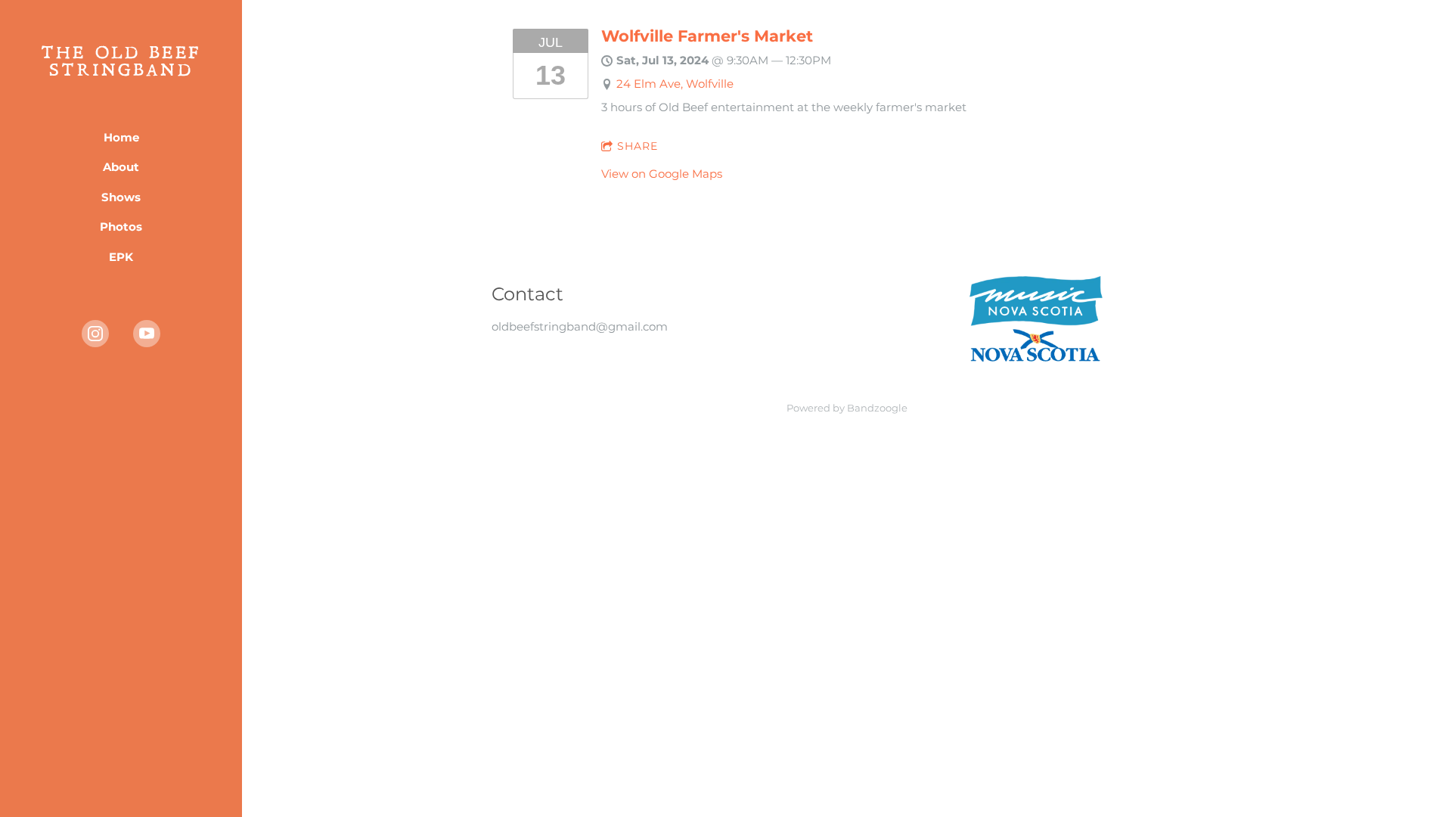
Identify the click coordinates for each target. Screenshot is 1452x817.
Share (637, 146)
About (121, 167)
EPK (121, 257)
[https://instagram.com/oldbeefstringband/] (95, 333)
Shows (121, 197)
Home (121, 137)
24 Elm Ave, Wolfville (675, 83)
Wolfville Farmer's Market (707, 35)
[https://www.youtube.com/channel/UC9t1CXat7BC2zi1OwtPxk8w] (146, 333)
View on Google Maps (661, 173)
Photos (121, 226)
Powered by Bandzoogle (847, 408)
